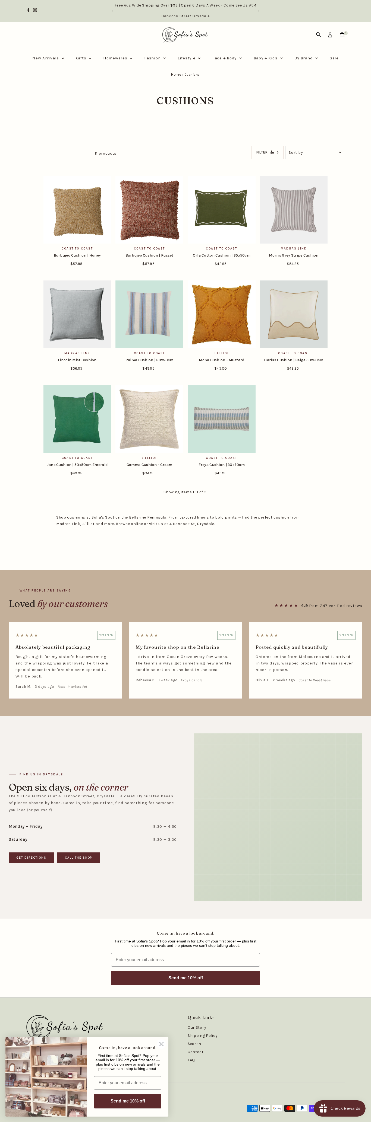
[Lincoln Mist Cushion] (77, 314)
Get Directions (31, 857)
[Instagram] (35, 10)
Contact (196, 1052)
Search (194, 1043)
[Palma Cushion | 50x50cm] (149, 314)
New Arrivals (46, 58)
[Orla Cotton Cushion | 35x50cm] (222, 210)
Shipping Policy (203, 1035)
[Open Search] (318, 34)
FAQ (191, 1060)
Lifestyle (187, 58)
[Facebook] (28, 10)
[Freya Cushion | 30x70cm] (222, 419)
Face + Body (225, 58)
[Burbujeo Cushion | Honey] (77, 210)
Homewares (116, 58)
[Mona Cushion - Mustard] (222, 314)
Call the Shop (78, 857)
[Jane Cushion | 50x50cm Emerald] (77, 419)
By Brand (304, 58)
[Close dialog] (161, 1044)
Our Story (197, 1027)
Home (176, 74)
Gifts (82, 58)
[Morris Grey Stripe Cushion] (294, 210)
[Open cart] (342, 34)
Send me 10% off (185, 978)
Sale (334, 58)
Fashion (153, 58)
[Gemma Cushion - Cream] (149, 419)
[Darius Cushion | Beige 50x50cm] (294, 314)
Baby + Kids (266, 58)
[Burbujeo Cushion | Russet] (149, 210)
